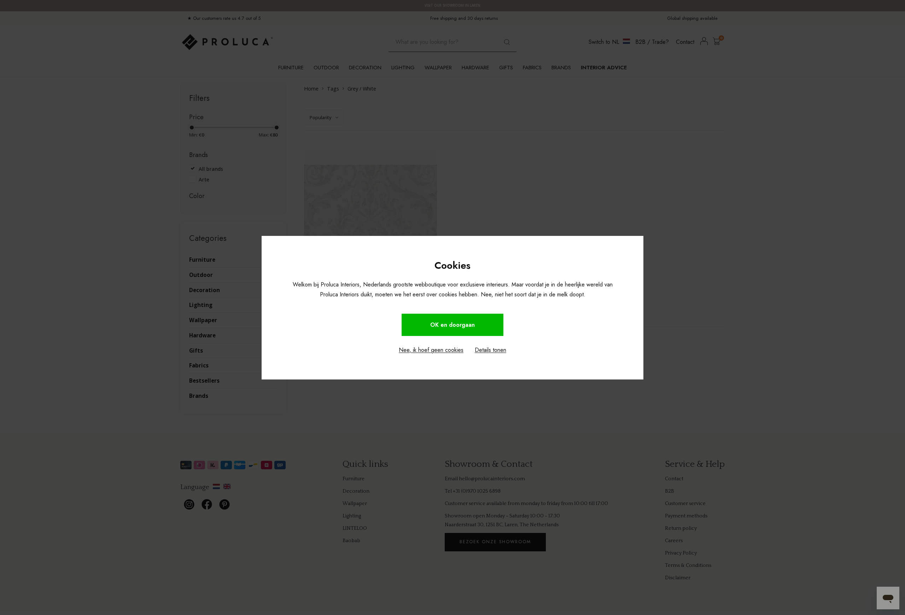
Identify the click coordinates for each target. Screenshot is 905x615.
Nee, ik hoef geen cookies (431, 350)
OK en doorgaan (452, 325)
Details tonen (490, 350)
